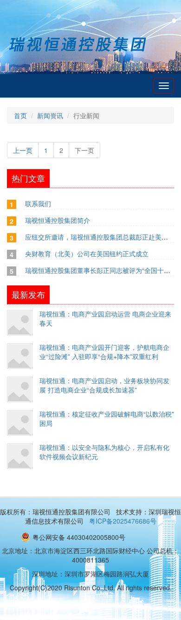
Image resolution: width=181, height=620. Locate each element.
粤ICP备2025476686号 (122, 520)
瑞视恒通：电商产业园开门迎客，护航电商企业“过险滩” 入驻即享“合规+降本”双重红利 (104, 351)
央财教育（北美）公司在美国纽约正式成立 (87, 253)
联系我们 (38, 203)
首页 (20, 115)
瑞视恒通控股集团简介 (57, 220)
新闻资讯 (50, 115)
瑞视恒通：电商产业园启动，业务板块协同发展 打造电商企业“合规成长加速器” (104, 385)
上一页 (22, 150)
